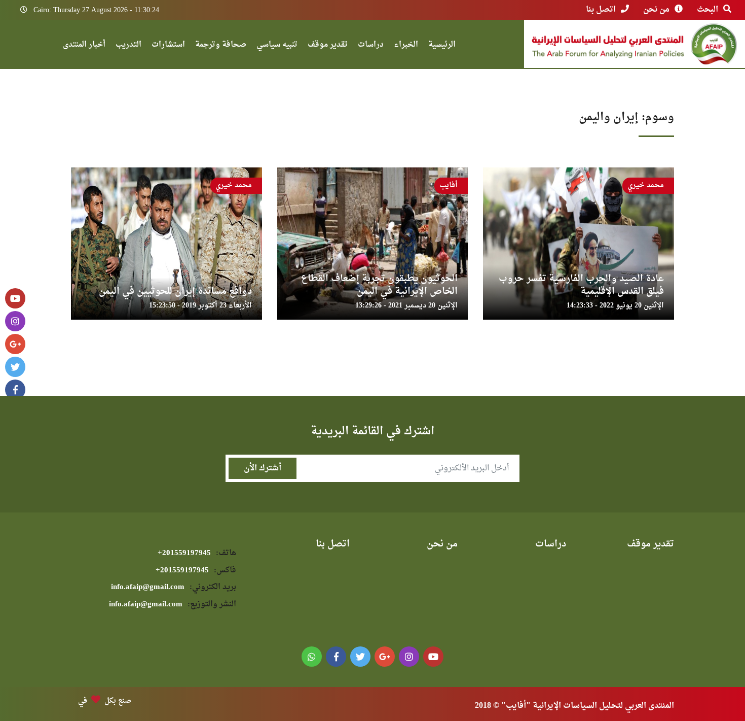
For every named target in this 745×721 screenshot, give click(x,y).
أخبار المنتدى (84, 46)
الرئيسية (442, 46)
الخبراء (406, 46)
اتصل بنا (601, 9)
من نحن (656, 9)
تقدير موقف (328, 46)
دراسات (371, 46)
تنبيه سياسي (276, 46)
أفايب (448, 185)
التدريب (128, 46)
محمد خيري (645, 185)
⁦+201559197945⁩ (197, 553)
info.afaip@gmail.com (173, 587)
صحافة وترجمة (220, 46)
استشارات (168, 46)
